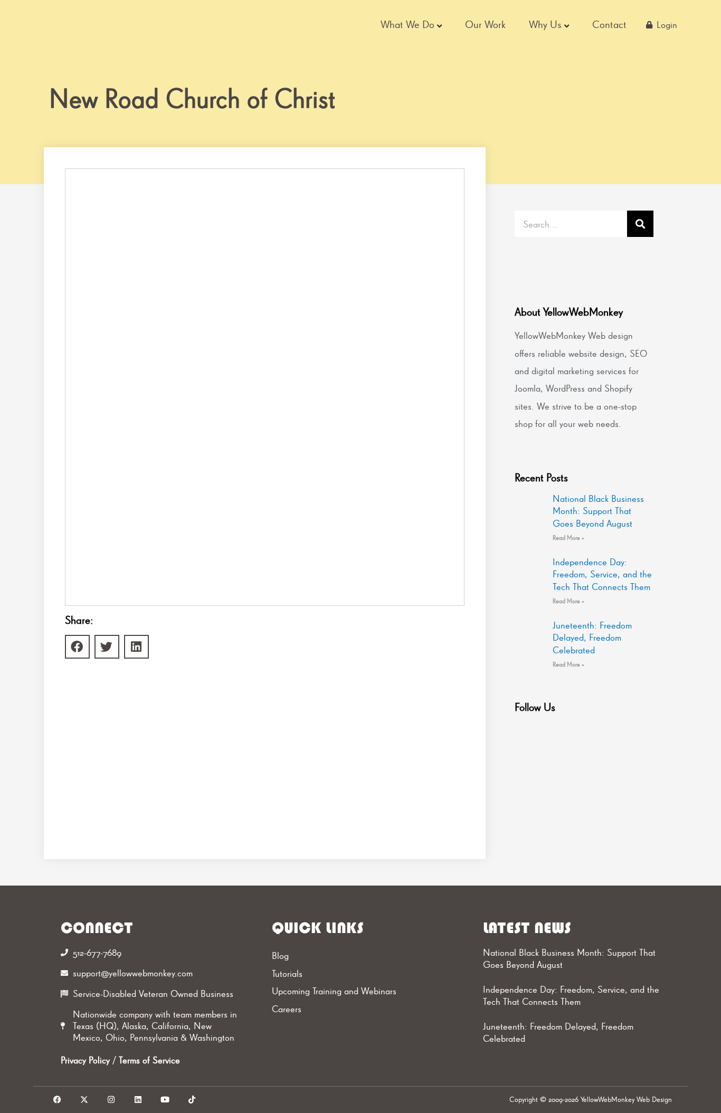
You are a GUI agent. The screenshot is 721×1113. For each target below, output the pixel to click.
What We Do (407, 24)
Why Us (545, 24)
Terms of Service (149, 1060)
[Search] (640, 224)
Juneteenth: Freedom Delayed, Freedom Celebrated (592, 637)
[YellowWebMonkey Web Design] (106, 24)
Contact (609, 24)
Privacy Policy (85, 1060)
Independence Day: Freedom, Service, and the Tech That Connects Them (602, 574)
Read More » (568, 537)
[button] (77, 647)
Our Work (485, 24)
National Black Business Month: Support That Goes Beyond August (598, 511)
